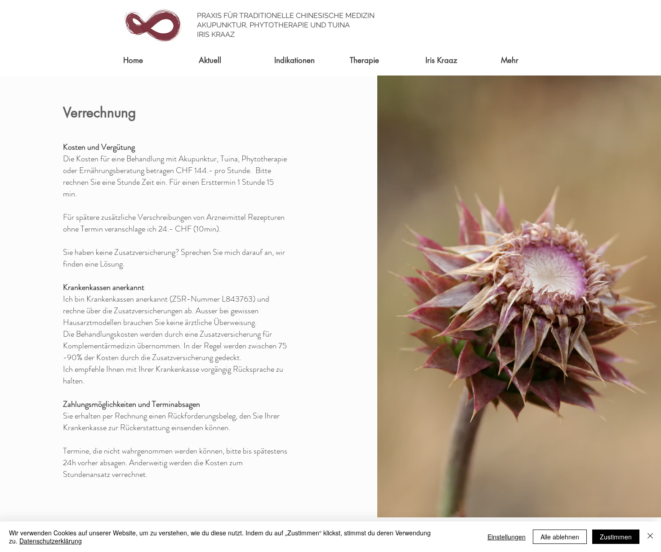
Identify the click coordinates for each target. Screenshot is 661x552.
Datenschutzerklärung (50, 540)
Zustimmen (616, 536)
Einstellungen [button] (506, 536)
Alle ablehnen (559, 536)
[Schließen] (650, 537)
